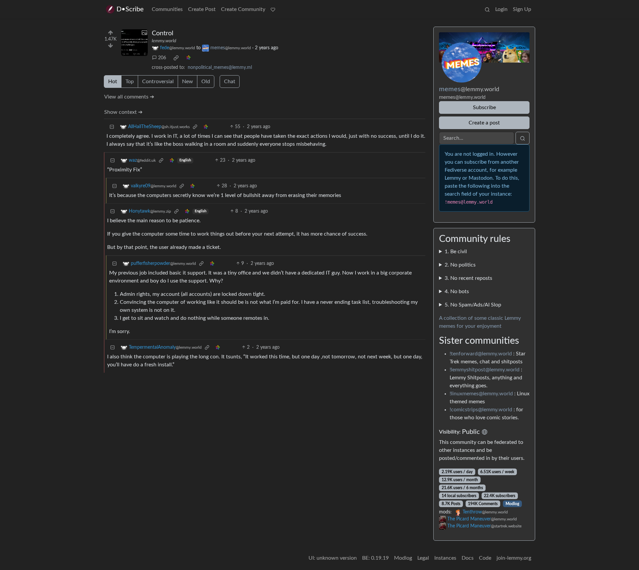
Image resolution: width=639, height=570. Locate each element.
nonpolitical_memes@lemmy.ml (220, 67)
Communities (167, 9)
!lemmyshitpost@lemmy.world (485, 369)
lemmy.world (164, 41)
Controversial (158, 81)
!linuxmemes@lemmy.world (481, 393)
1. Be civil (456, 251)
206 (162, 58)
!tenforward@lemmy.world (481, 353)
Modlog (512, 504)
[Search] (487, 9)
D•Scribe (130, 9)
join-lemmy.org (514, 558)
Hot (112, 81)
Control (162, 33)
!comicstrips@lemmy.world (481, 409)
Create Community (243, 9)
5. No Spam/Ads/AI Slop (473, 304)
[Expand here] (134, 42)
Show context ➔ (123, 112)
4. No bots (457, 291)
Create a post (484, 122)
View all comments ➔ (129, 96)
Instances (445, 558)
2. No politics (460, 265)
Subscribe (484, 107)
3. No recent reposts (468, 278)
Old (205, 81)
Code (485, 558)
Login (501, 9)
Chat (229, 81)
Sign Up (522, 9)
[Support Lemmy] (273, 9)
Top (129, 81)
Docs (468, 558)
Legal (423, 558)
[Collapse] (111, 127)
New (187, 81)
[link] (176, 58)
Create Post (202, 9)
